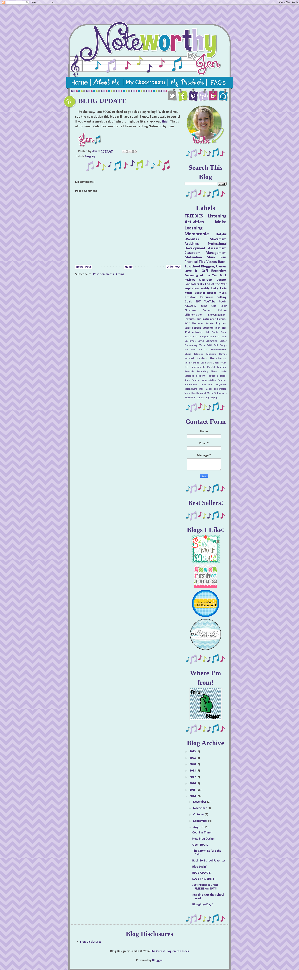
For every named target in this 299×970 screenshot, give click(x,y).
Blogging (90, 156)
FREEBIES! (195, 216)
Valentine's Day (194, 389)
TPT (198, 301)
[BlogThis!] (126, 151)
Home (129, 266)
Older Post (173, 266)
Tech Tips (221, 327)
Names (223, 354)
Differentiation (193, 314)
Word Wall (190, 397)
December (200, 801)
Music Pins (216, 257)
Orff (205, 271)
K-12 (187, 323)
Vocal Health (192, 393)
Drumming (211, 341)
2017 (193, 777)
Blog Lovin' (199, 866)
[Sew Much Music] (206, 562)
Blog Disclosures (90, 941)
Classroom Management (206, 253)
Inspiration (192, 288)
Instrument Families (214, 319)
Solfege (196, 327)
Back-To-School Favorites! (209, 860)
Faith (209, 345)
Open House (220, 363)
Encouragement (217, 314)
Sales (188, 327)
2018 (193, 770)
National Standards (196, 358)
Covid (201, 341)
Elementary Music (195, 345)
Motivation (193, 257)
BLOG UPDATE (201, 872)
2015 (193, 789)
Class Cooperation (203, 336)
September (200, 821)
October (199, 814)
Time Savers (207, 384)
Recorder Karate (203, 323)
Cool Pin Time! (201, 832)
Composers (192, 284)
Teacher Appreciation (204, 380)
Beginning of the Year (201, 275)
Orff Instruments (195, 367)
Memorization (219, 350)
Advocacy (190, 306)
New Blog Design (203, 838)
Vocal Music (206, 393)
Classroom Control (213, 279)
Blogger (157, 960)
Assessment (217, 248)
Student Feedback (207, 376)
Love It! (192, 271)
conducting (203, 397)
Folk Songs (220, 345)
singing (214, 397)
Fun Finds (191, 350)
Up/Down (221, 384)
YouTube (209, 301)
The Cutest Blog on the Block (169, 951)
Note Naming (192, 363)
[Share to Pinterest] (135, 151)
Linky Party (219, 288)
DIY (202, 284)
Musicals (211, 354)
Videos (211, 262)
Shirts (214, 371)
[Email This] (123, 151)
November (200, 808)
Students (208, 327)
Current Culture (215, 310)
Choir (224, 306)
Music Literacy (194, 354)
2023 (193, 751)
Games (221, 266)
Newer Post (83, 266)
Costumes (190, 341)
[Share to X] (129, 151)
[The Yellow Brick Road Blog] (206, 616)
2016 (193, 783)
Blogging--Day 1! (203, 904)
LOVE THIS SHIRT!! (204, 878)
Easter (223, 341)
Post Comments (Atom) (108, 274)
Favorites (190, 319)
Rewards (189, 371)
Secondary (202, 371)
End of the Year (215, 284)
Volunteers (220, 393)
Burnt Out (208, 306)
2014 (193, 796)
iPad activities (194, 332)
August (198, 827)
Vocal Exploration (216, 389)
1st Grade (212, 332)
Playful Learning (216, 367)
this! (165, 121)
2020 (193, 764)
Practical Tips (195, 262)
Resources (206, 297)
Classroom (221, 336)
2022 (193, 758)
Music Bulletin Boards (200, 293)
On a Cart (206, 363)
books (223, 301)
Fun (199, 319)
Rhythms (221, 323)
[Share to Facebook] (132, 151)
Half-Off (204, 350)
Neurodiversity (218, 358)
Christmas (190, 310)
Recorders (219, 271)
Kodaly (205, 288)
